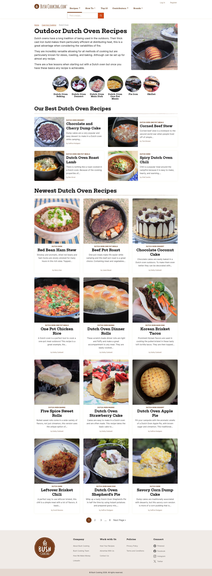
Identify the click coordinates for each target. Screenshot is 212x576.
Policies (131, 539)
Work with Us (108, 539)
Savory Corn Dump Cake (155, 492)
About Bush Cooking (81, 546)
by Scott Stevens (57, 510)
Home (36, 25)
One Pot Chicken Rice (57, 331)
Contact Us (104, 556)
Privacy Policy (132, 546)
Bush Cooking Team (81, 551)
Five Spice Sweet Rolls (57, 413)
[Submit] (101, 15)
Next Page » (119, 521)
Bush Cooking (50, 6)
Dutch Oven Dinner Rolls (106, 331)
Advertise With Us (107, 551)
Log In (162, 2)
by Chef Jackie (145, 177)
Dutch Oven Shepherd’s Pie (106, 492)
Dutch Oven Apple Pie (155, 413)
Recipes (74, 8)
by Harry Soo (57, 270)
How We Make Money (81, 556)
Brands (137, 8)
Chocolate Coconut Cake (155, 252)
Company (78, 539)
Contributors (119, 8)
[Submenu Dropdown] (94, 8)
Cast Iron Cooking (49, 25)
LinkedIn (76, 561)
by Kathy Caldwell (155, 270)
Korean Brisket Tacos (155, 331)
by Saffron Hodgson (73, 143)
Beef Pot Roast (106, 250)
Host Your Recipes (107, 546)
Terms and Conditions (135, 551)
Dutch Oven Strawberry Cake (106, 413)
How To (89, 8)
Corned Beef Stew (156, 126)
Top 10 (104, 8)
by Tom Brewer (145, 141)
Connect (158, 539)
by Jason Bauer (106, 270)
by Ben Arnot (70, 177)
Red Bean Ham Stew (57, 250)
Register (173, 2)
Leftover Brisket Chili (57, 492)
